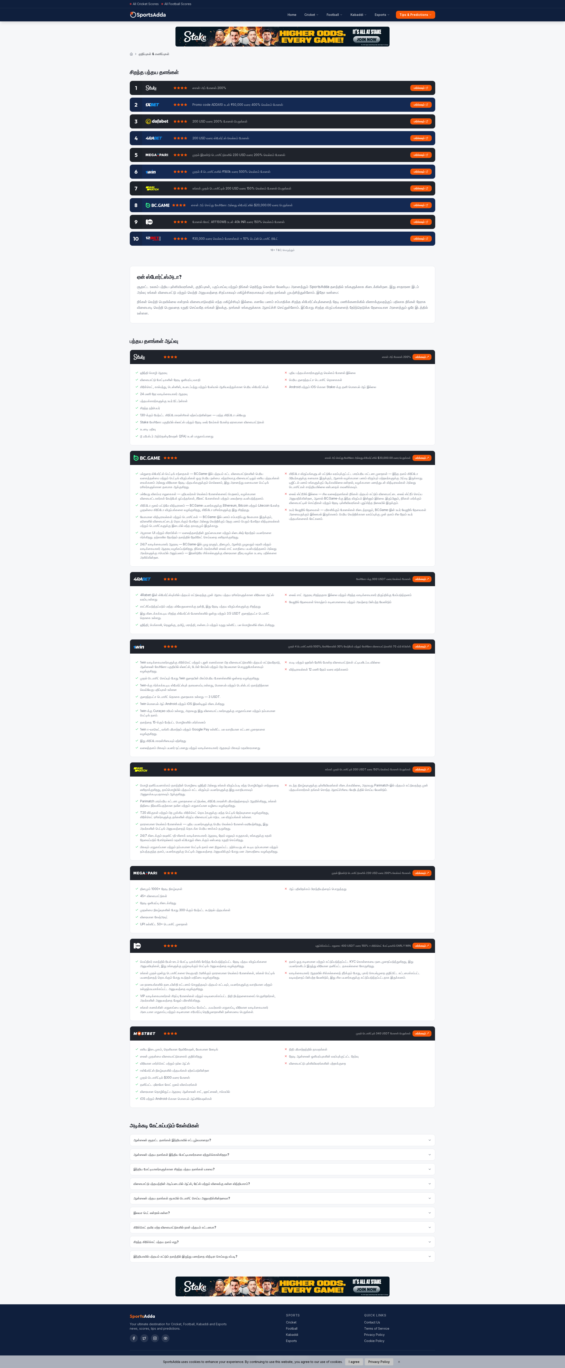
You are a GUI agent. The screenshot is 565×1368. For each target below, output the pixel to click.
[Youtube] (166, 1338)
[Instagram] (155, 1338)
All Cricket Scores (146, 4)
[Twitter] (144, 1338)
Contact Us (372, 1322)
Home (292, 15)
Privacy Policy (374, 1334)
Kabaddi (356, 15)
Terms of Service (376, 1328)
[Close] (399, 1362)
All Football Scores (177, 4)
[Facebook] (134, 1338)
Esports (380, 15)
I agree (354, 1362)
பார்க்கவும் (419, 87)
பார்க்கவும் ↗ (422, 357)
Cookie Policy (374, 1341)
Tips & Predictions (413, 15)
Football (333, 15)
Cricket (309, 15)
